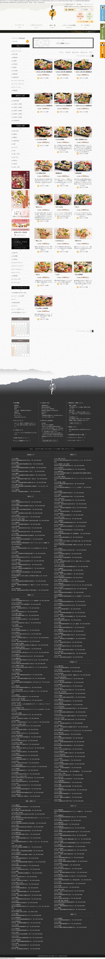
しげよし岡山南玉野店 (59, 680)
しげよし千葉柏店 (15, 746)
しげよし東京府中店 (16, 636)
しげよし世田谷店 (15, 632)
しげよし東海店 (15, 856)
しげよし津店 (14, 875)
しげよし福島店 (15, 579)
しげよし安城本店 (15, 836)
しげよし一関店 (15, 507)
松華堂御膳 (78, 173)
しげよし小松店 (15, 932)
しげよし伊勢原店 (15, 685)
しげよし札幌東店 (15, 480)
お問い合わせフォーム (20, 438)
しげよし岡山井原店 (58, 673)
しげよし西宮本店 (58, 603)
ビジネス (15, 147)
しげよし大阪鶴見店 (58, 520)
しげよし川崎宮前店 (16, 662)
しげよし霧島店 (57, 907)
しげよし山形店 (15, 530)
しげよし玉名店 (57, 885)
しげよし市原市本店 (16, 750)
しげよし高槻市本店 (58, 471)
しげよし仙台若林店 (16, 541)
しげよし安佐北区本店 (59, 706)
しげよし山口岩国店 (58, 762)
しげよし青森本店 (15, 500)
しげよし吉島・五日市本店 (60, 691)
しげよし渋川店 (15, 761)
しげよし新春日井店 (16, 816)
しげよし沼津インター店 (17, 882)
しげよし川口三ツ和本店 (17, 689)
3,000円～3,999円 (17, 110)
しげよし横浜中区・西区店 (17, 643)
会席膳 (14, 60)
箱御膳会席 (59, 173)
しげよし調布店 (15, 639)
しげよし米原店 (57, 640)
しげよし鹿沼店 (15, 772)
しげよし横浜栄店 (15, 654)
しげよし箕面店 (57, 494)
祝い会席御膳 (79, 274)
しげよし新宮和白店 (58, 826)
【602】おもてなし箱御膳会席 (64, 105)
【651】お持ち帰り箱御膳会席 (83, 71)
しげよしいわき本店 (16, 574)
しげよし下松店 (57, 747)
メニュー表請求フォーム (21, 440)
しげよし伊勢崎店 (15, 768)
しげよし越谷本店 (15, 695)
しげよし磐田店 (15, 897)
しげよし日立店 (15, 783)
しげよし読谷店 (57, 925)
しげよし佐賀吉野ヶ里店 (59, 859)
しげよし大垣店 (15, 864)
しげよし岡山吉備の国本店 (60, 677)
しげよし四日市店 (15, 878)
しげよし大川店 (57, 818)
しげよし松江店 (57, 743)
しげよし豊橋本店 (15, 805)
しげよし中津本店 (58, 863)
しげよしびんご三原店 (59, 717)
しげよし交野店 (57, 535)
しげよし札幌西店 (15, 466)
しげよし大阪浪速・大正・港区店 (61, 464)
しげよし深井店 (57, 528)
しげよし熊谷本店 (15, 720)
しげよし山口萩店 (58, 758)
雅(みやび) (78, 240)
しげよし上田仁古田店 (16, 910)
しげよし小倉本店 (58, 830)
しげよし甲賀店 (57, 625)
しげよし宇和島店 (58, 792)
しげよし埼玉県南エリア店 (17, 707)
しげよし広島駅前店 (58, 703)
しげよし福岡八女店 (58, 852)
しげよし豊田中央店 (16, 832)
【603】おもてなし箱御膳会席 (44, 105)
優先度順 (68, 52)
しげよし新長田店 (58, 594)
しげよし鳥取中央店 (58, 732)
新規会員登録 (16, 302)
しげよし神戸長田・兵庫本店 (60, 579)
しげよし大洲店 (57, 784)
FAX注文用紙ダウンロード (19, 312)
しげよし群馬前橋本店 (16, 757)
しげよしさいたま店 (16, 702)
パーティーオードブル (18, 80)
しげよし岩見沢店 (15, 477)
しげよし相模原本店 (16, 669)
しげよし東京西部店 (16, 606)
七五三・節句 (16, 167)
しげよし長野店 (15, 913)
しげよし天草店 (57, 881)
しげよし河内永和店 (58, 513)
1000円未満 (16, 100)
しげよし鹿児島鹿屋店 (59, 904)
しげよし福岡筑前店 (58, 809)
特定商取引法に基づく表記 (76, 434)
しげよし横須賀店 (15, 673)
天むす (77, 207)
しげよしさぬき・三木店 (59, 773)
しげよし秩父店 (15, 716)
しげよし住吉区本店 (58, 467)
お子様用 (15, 70)
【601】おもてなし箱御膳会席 (83, 105)
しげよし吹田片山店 (58, 502)
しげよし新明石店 (58, 599)
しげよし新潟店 (15, 924)
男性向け (15, 160)
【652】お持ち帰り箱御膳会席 (64, 71)
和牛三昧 (15, 54)
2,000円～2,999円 (17, 107)
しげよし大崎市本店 (16, 537)
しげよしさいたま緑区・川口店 (18, 724)
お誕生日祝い (16, 140)
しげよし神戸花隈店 (58, 614)
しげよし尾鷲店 (15, 871)
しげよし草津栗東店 (58, 633)
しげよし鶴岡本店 (15, 522)
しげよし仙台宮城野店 (16, 566)
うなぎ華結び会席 (41, 173)
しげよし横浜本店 (15, 676)
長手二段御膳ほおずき (81, 139)
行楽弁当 (15, 64)
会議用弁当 (16, 77)
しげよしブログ (17, 279)
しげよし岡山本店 (58, 688)
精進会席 (15, 74)
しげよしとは (16, 282)
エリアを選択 (84, 9)
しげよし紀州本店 (58, 644)
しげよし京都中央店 (58, 555)
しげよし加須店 (15, 727)
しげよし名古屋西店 (16, 852)
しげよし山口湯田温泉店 (59, 754)
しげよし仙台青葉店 (16, 563)
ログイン (15, 305)
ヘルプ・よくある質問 (18, 296)
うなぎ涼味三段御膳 (41, 139)
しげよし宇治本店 (58, 539)
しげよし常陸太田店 (16, 787)
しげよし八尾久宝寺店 (59, 498)
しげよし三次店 (57, 714)
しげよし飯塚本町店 (58, 822)
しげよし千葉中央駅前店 (17, 735)
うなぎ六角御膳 (60, 139)
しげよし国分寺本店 (16, 617)
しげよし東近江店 (58, 637)
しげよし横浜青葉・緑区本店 (18, 647)
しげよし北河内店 (58, 506)
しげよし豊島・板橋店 (16, 613)
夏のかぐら (39, 207)
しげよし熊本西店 (58, 870)
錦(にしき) (39, 240)
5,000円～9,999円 (17, 117)
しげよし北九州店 (58, 837)
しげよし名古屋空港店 (16, 821)
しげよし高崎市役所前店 (17, 765)
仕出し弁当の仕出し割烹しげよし (77, 31)
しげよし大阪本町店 (58, 524)
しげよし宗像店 (57, 856)
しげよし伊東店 (15, 893)
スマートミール (17, 87)
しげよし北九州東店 (58, 841)
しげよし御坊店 (57, 648)
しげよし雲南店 (57, 736)
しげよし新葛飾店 (15, 599)
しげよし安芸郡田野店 (59, 780)
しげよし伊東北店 (15, 889)
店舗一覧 (15, 252)
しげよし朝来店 (57, 590)
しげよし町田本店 (15, 628)
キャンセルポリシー (18, 269)
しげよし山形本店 (15, 515)
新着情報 (15, 275)
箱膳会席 (15, 57)
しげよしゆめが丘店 (16, 867)
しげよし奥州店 (15, 511)
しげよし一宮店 (15, 849)
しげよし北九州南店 (58, 848)
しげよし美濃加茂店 (16, 860)
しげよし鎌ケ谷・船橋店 (17, 742)
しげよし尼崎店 (57, 611)
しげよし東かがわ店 (58, 777)
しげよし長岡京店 (58, 559)
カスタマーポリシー (18, 262)
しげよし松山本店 (58, 795)
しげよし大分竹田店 (58, 867)
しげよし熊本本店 (58, 874)
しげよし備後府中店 (58, 699)
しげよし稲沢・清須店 (16, 845)
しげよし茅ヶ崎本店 (16, 650)
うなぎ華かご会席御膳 (42, 308)
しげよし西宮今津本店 (59, 576)
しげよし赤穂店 (57, 607)
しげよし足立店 (15, 621)
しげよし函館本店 (15, 489)
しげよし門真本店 (58, 485)
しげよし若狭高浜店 (16, 939)
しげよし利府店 (15, 533)
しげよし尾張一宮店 (16, 808)
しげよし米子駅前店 (58, 729)
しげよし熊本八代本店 (59, 889)
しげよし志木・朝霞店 (16, 713)
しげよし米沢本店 (15, 526)
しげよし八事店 (15, 825)
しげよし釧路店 (15, 458)
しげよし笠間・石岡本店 (17, 779)
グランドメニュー (17, 51)
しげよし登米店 (15, 551)
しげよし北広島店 (58, 710)
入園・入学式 (16, 154)
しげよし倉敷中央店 (58, 666)
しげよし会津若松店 (16, 588)
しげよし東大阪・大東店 (59, 482)
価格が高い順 (75, 52)
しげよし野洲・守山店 (59, 618)
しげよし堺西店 (57, 509)
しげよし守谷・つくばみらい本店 (19, 776)
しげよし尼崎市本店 (58, 583)
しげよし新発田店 (15, 928)
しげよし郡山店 (15, 583)
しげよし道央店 (15, 469)
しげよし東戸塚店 (15, 680)
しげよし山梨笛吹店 (16, 790)
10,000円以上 (16, 120)
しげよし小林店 (57, 896)
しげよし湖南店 (57, 622)
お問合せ (15, 259)
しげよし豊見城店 (58, 918)
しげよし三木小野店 (58, 587)
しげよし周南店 (57, 769)
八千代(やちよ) (60, 240)
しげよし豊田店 (15, 840)
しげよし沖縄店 (57, 922)
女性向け (15, 163)
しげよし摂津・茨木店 (59, 517)
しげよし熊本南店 (58, 878)
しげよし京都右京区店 (59, 543)
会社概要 (15, 256)
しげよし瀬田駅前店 (58, 629)
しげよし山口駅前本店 (59, 751)
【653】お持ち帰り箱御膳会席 (44, 71)
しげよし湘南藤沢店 (16, 658)
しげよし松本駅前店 (16, 904)
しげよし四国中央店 (58, 788)
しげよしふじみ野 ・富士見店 (18, 698)
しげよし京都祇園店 (58, 572)
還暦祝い (15, 137)
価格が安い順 (84, 52)
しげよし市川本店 (15, 731)
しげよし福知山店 (58, 552)
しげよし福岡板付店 (58, 815)
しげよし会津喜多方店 (16, 570)
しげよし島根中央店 (58, 740)
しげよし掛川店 (15, 901)
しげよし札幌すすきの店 (17, 484)
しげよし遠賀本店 (58, 833)
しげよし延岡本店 (58, 893)
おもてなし (16, 157)
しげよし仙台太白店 (16, 559)
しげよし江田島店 (58, 695)
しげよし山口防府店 (58, 766)
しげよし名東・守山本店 (17, 812)
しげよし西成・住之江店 (59, 458)
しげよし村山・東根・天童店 (18, 518)
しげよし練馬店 (15, 610)
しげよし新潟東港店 (16, 917)
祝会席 (14, 67)
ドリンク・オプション (18, 84)
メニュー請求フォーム (18, 309)
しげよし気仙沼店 (15, 546)
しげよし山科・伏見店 (59, 564)
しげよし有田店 (57, 655)
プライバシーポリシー (18, 266)
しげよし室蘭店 (15, 473)
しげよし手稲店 (15, 462)
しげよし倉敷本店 (58, 684)
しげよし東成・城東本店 (59, 476)
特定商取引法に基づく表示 (19, 292)
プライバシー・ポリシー (76, 437)
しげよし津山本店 (58, 669)
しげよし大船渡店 (15, 504)
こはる (57, 274)
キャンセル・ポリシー (75, 440)
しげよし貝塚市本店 (58, 532)
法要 (14, 144)
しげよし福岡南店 (58, 844)
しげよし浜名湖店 (15, 886)
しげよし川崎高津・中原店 (17, 665)
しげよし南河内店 (58, 491)
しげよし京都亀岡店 (58, 568)
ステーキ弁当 (59, 207)
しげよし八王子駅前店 (16, 602)
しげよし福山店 (57, 721)
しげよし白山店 (15, 936)
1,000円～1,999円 (17, 104)
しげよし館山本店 (15, 739)
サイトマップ (16, 272)
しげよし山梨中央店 (16, 794)
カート (14, 299)
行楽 (14, 150)
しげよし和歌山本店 (58, 651)
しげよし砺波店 (15, 947)
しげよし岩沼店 (15, 555)
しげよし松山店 (57, 799)
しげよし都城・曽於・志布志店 (61, 900)
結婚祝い (15, 134)
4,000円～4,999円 (17, 114)
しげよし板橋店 (15, 624)
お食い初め (16, 130)
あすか (38, 274)
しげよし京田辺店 (58, 548)
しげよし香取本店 (15, 753)
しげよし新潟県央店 (16, 921)
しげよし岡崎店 (15, 829)
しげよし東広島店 (58, 725)
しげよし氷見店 (15, 943)
